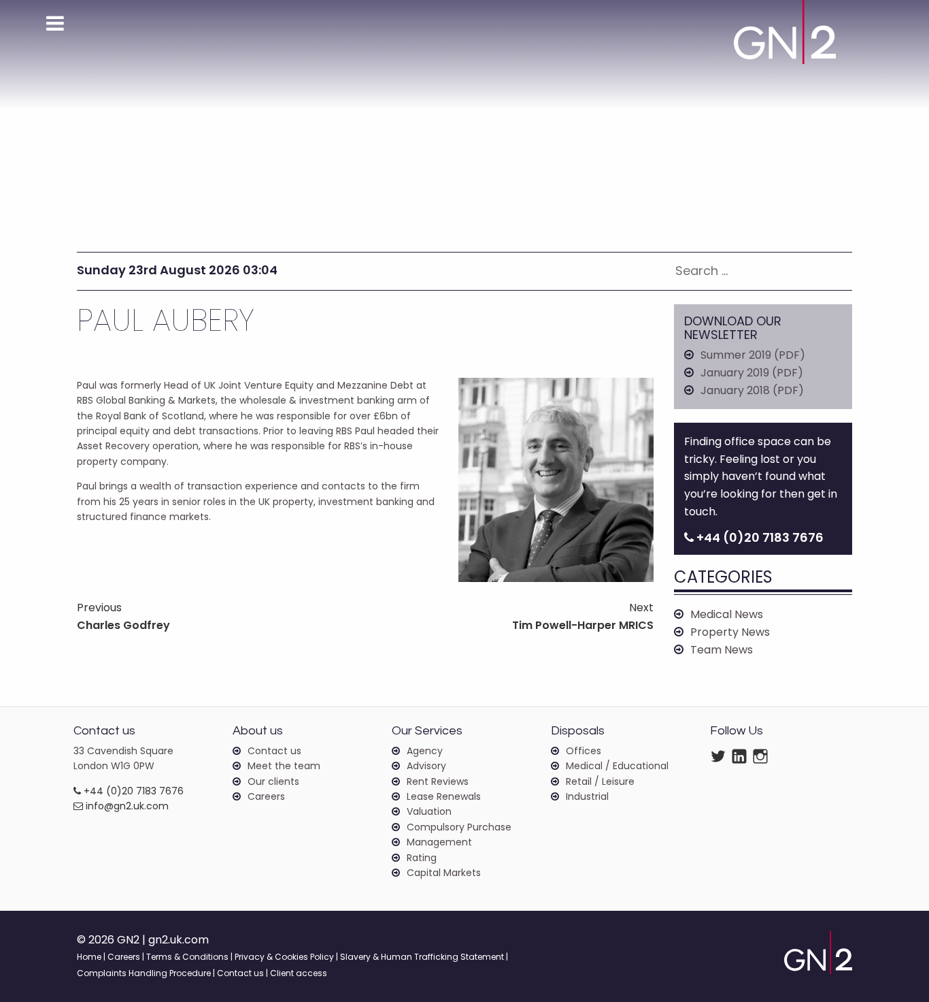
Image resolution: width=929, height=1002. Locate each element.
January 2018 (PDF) (752, 390)
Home (89, 957)
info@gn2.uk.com (126, 806)
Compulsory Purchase (459, 827)
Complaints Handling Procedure (144, 973)
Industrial (587, 796)
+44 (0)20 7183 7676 (132, 791)
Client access (298, 973)
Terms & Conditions (187, 957)
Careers (266, 796)
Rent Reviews (438, 781)
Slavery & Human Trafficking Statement (422, 957)
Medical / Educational (617, 766)
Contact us (274, 751)
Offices (583, 751)
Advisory (426, 766)
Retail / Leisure (600, 781)
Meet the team (284, 766)
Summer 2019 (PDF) (752, 355)
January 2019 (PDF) (751, 373)
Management (439, 842)
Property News (730, 632)
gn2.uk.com (178, 940)
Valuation (429, 811)
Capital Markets (444, 872)
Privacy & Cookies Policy (284, 957)
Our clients (273, 781)
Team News (721, 650)
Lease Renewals (444, 796)
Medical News (726, 614)
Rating (422, 857)
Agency (425, 751)
